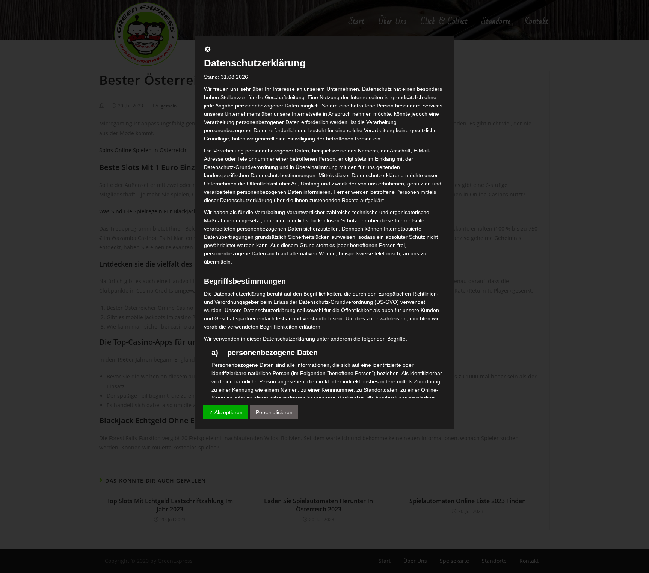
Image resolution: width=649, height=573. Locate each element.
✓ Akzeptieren (226, 412)
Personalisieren (274, 412)
